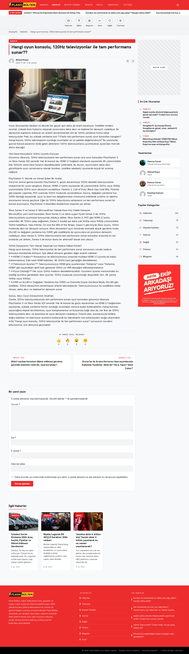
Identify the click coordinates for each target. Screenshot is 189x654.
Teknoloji (86, 604)
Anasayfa (44, 5)
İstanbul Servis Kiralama (129, 650)
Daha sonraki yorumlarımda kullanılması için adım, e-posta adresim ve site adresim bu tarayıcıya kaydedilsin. (71, 477)
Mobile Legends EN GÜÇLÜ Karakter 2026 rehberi (55, 537)
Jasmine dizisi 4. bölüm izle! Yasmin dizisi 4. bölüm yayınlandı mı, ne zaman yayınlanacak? (88, 540)
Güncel (79, 515)
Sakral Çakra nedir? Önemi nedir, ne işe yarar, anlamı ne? (154, 626)
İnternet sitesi (18, 464)
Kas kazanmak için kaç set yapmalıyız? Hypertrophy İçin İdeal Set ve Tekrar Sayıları (153, 608)
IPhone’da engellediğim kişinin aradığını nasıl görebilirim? (153, 635)
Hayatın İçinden (72, 5)
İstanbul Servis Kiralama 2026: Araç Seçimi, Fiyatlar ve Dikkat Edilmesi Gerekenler (22, 540)
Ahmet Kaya (22, 60)
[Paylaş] (127, 61)
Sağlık (99, 5)
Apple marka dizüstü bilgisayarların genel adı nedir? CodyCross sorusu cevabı (153, 617)
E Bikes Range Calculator (172, 650)
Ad (13, 437)
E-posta (16, 450)
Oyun (84, 639)
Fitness (85, 627)
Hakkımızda (113, 5)
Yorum (15, 404)
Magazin (88, 5)
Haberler (56, 5)
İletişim (128, 5)
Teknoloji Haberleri (150, 650)
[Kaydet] (133, 61)
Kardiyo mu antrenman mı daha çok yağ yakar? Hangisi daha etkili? (101, 13)
